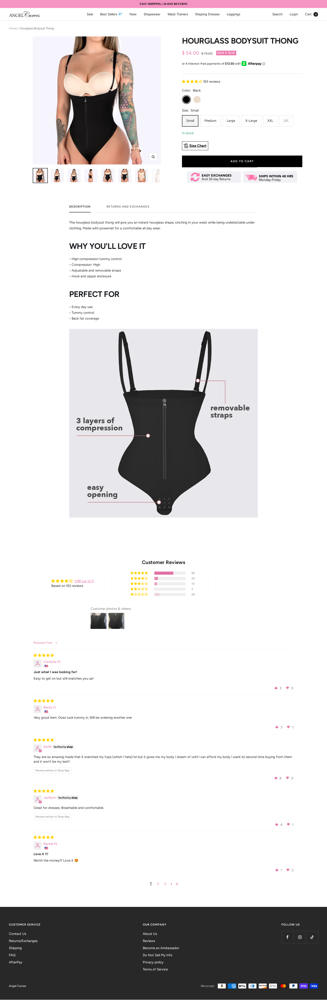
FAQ (12, 955)
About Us (150, 934)
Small (190, 121)
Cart (311, 14)
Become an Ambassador (161, 948)
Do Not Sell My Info (157, 955)
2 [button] (158, 884)
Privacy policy (153, 962)
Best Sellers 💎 (111, 14)
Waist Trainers (178, 14)
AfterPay (15, 962)
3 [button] (165, 884)
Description (80, 206)
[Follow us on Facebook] (287, 937)
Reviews (149, 941)
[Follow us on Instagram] (300, 937)
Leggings (233, 14)
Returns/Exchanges (23, 941)
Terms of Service (155, 969)
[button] (192, 82)
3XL (286, 121)
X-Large (251, 121)
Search (277, 14)
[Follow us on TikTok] (312, 937)
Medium (210, 121)
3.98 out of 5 (84, 581)
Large (231, 121)
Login (294, 14)
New (133, 14)
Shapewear (152, 14)
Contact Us (17, 934)
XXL (270, 121)
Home (13, 28)
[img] (44, 655)
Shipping (15, 948)
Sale (90, 14)
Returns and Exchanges (128, 206)
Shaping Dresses (207, 14)
